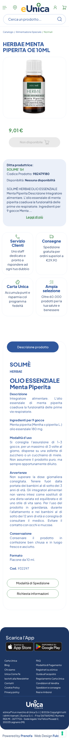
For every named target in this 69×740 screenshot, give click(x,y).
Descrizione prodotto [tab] (32, 347)
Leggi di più (34, 217)
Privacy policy (11, 692)
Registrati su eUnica (47, 669)
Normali (48, 32)
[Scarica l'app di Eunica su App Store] (20, 647)
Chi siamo (9, 669)
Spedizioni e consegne (48, 687)
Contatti (9, 683)
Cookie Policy (12, 687)
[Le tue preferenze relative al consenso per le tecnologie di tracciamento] (62, 733)
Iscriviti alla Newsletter (16, 678)
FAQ (38, 660)
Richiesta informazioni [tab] (33, 593)
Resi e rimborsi (44, 692)
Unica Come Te (12, 674)
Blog (7, 665)
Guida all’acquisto (46, 674)
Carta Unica (10, 660)
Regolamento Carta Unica (50, 678)
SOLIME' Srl (15, 169)
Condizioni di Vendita (47, 683)
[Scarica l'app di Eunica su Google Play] (48, 647)
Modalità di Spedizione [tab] (32, 583)
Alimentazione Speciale (28, 32)
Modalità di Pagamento (49, 665)
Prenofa (26, 736)
